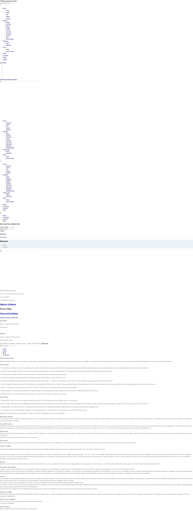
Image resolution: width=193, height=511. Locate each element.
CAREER (8, 124)
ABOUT (4, 121)
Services (8, 18)
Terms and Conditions (9, 313)
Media (4, 57)
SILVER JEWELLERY (10, 147)
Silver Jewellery (10, 39)
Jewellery (5, 21)
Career (8, 12)
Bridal (7, 43)
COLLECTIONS (6, 149)
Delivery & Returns (8, 304)
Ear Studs (8, 31)
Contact (5, 59)
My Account (3, 63)
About (4, 8)
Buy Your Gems (10, 51)
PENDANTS (8, 146)
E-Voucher (5, 55)
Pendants (8, 35)
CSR (7, 14)
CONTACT (5, 208)
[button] (96, 161)
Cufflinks (8, 29)
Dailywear (8, 45)
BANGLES (8, 135)
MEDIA (4, 210)
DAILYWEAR (8, 153)
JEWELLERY (5, 131)
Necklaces (8, 33)
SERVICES (8, 130)
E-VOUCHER (6, 206)
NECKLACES (9, 144)
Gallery (8, 16)
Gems (4, 47)
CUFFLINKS (8, 140)
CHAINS (8, 138)
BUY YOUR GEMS (10, 158)
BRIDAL (7, 151)
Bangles (8, 23)
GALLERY (8, 128)
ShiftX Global (45, 343)
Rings (7, 37)
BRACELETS (8, 137)
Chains (7, 27)
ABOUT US (8, 122)
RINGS (7, 133)
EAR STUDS (8, 142)
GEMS (4, 155)
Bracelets (8, 25)
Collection (5, 41)
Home (4, 245)
